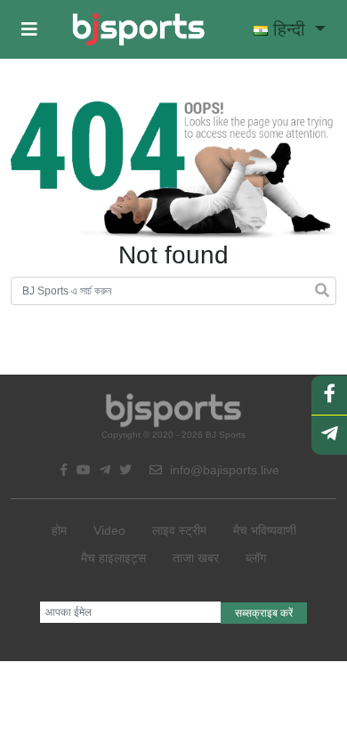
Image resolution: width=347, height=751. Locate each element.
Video (109, 530)
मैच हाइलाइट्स (113, 558)
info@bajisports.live (222, 470)
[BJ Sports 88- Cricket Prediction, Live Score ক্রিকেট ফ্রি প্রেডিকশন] (138, 29)
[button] (29, 29)
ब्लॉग (256, 558)
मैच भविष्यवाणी (264, 530)
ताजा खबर (196, 558)
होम (59, 530)
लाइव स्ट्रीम (179, 530)
